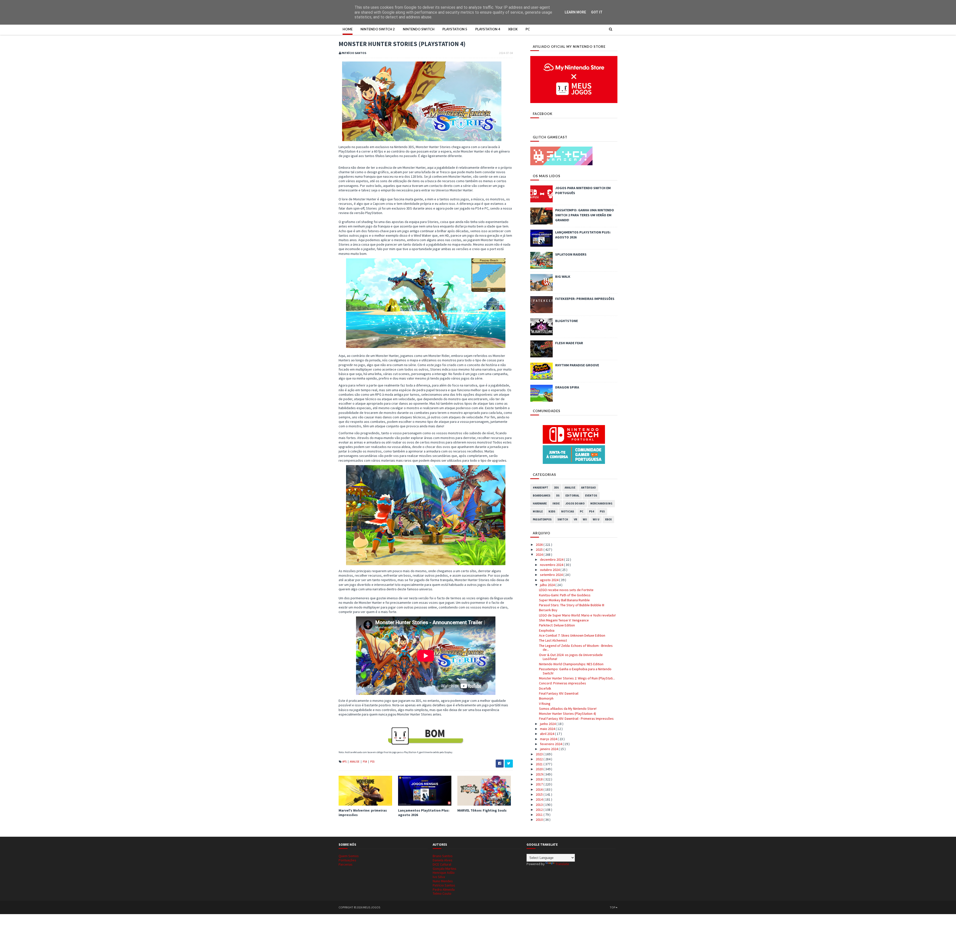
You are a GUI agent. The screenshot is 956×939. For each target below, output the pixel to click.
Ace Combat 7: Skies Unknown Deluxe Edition (572, 635)
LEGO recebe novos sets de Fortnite (566, 590)
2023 (539, 754)
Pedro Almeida (444, 889)
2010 (539, 819)
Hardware (540, 503)
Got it (596, 12)
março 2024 (549, 739)
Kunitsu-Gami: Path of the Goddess (565, 595)
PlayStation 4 (487, 29)
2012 (539, 809)
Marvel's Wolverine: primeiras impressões (363, 812)
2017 (539, 784)
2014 (539, 799)
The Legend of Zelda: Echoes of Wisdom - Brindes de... (576, 647)
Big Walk (562, 276)
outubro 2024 (550, 569)
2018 (539, 779)
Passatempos (542, 519)
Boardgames (541, 495)
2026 (539, 544)
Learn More (575, 12)
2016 (539, 789)
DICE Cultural (442, 864)
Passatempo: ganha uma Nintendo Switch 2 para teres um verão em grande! (584, 215)
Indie (556, 503)
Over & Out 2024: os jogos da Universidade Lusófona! (571, 657)
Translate (562, 864)
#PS (344, 761)
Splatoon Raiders (571, 254)
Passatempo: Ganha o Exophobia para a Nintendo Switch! (575, 671)
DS (558, 495)
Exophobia (546, 630)
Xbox (513, 29)
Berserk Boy (548, 610)
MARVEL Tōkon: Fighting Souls (482, 810)
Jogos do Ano (575, 503)
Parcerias (346, 864)
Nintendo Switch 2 (377, 29)
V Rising (544, 703)
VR (575, 519)
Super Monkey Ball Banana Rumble (564, 600)
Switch (562, 519)
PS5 (372, 761)
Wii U (596, 519)
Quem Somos (349, 856)
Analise (355, 761)
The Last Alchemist (553, 640)
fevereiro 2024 (551, 744)
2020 (539, 769)
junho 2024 (548, 723)
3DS (556, 487)
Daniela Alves (442, 860)
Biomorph (546, 698)
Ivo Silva (439, 877)
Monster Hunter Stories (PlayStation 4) (567, 713)
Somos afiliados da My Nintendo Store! (568, 708)
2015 (539, 794)
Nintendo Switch (418, 29)
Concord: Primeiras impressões (562, 683)
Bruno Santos (443, 856)
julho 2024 (547, 585)
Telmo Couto (442, 893)
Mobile (538, 511)
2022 (539, 759)
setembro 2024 (551, 574)
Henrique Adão (444, 872)
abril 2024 (547, 733)
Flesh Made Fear (569, 343)
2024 (539, 554)
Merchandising (601, 503)
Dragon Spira (567, 387)
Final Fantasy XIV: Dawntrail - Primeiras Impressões (576, 718)
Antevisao (588, 487)
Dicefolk (545, 688)
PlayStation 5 (454, 29)
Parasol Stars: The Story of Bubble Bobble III (571, 605)
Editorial (572, 495)
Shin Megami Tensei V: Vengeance (564, 620)
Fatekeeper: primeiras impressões (584, 298)
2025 (539, 549)
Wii (585, 519)
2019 (539, 774)
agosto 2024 (549, 580)
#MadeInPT (540, 487)
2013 (539, 804)
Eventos (591, 495)
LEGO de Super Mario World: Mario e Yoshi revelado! (577, 615)
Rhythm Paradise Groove (577, 365)
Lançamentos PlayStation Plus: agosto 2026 (423, 812)
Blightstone (566, 321)
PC (528, 29)
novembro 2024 (552, 564)
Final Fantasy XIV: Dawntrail (558, 693)
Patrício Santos (444, 885)
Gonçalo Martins (444, 868)
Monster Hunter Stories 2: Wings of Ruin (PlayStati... (577, 678)
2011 (539, 814)
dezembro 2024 (552, 559)
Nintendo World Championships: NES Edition (571, 664)
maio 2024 (548, 728)
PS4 (365, 761)
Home (348, 29)
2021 (539, 764)
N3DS (551, 511)
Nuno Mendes (443, 881)
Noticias (567, 511)
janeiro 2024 (549, 749)
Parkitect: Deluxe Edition (557, 625)
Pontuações (347, 860)
